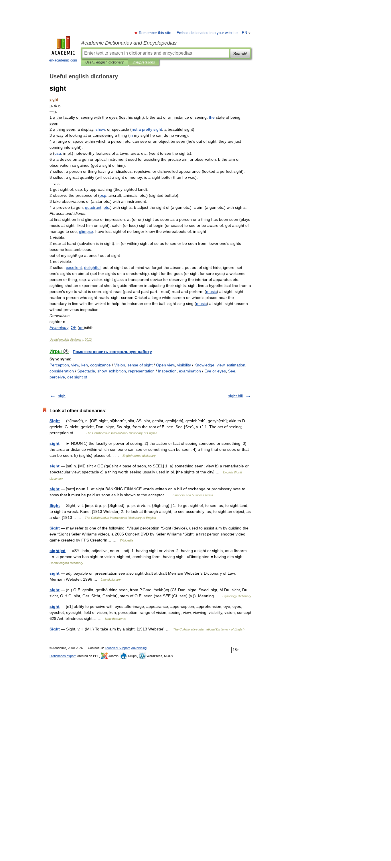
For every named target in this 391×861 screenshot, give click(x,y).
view (75, 365)
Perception (59, 365)
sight (55, 443)
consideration (62, 371)
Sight (55, 420)
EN (244, 33)
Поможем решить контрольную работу (112, 351)
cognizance (100, 365)
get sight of (77, 377)
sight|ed (58, 550)
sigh (62, 396)
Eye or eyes (215, 371)
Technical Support (117, 648)
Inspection (167, 371)
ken (84, 365)
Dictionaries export (63, 656)
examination (190, 371)
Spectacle (86, 371)
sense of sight (140, 365)
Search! (240, 53)
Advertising (139, 648)
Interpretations (144, 62)
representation (141, 371)
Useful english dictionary (104, 62)
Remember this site (155, 33)
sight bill (235, 396)
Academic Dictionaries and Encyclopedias (129, 43)
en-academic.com (63, 60)
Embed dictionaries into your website (207, 33)
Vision (119, 365)
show (101, 371)
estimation (236, 365)
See (231, 371)
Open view (165, 365)
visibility (184, 365)
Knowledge (204, 365)
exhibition (117, 371)
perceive (57, 377)
